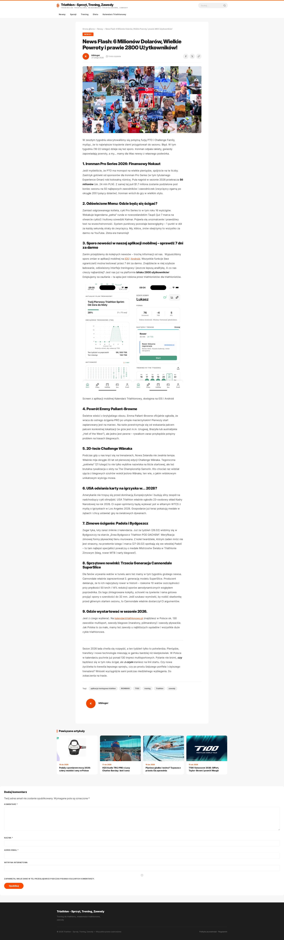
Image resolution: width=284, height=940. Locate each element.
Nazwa (8, 838)
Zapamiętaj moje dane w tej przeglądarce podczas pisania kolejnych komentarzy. (49, 879)
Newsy (62, 14)
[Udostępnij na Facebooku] (185, 56)
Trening (84, 14)
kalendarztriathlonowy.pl (129, 618)
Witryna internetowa (16, 862)
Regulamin (222, 932)
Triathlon (159, 688)
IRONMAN (125, 688)
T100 (137, 688)
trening (148, 688)
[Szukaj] (224, 5)
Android (135, 258)
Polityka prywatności (208, 932)
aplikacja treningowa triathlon (103, 688)
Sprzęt (73, 14)
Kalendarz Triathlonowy (114, 14)
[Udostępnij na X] (192, 56)
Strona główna (89, 29)
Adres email (11, 850)
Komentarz (11, 804)
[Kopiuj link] (198, 56)
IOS (127, 258)
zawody (172, 688)
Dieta (95, 14)
